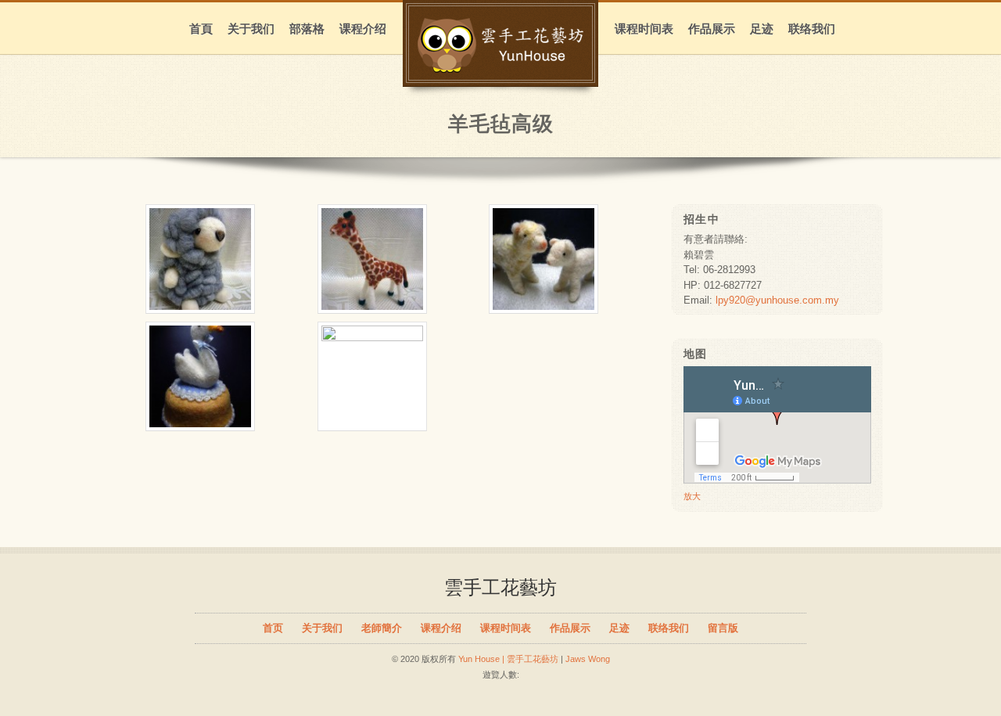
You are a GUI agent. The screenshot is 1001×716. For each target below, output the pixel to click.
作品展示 (711, 28)
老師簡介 (381, 628)
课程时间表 (644, 28)
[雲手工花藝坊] (500, 65)
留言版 (723, 628)
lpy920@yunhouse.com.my (777, 300)
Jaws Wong (587, 659)
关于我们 (251, 28)
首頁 (201, 28)
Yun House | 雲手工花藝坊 (508, 659)
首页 (273, 628)
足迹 (761, 28)
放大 (692, 496)
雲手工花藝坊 (500, 587)
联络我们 (811, 28)
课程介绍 (362, 28)
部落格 (307, 28)
